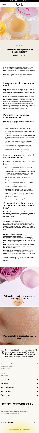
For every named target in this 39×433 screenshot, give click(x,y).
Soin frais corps (7, 391)
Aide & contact (6, 364)
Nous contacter (5, 373)
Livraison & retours (5, 368)
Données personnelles (14, 429)
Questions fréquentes (6, 366)
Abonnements (4, 371)
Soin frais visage (7, 387)
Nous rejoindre (4, 375)
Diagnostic (5, 383)
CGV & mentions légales (25, 429)
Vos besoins (5, 395)
